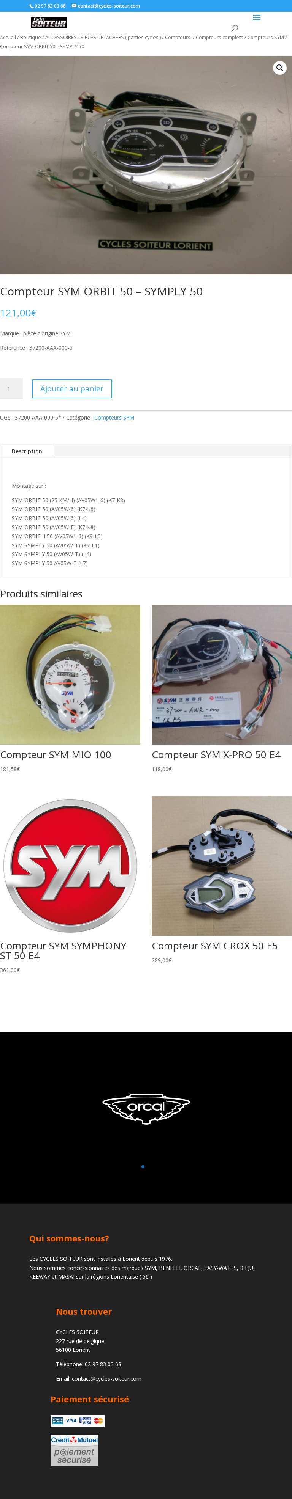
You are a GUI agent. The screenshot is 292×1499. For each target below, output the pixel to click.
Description (27, 451)
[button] (280, 68)
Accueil (8, 37)
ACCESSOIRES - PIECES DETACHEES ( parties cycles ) (103, 37)
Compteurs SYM (266, 37)
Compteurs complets (219, 37)
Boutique (30, 37)
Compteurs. (178, 37)
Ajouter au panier (72, 388)
